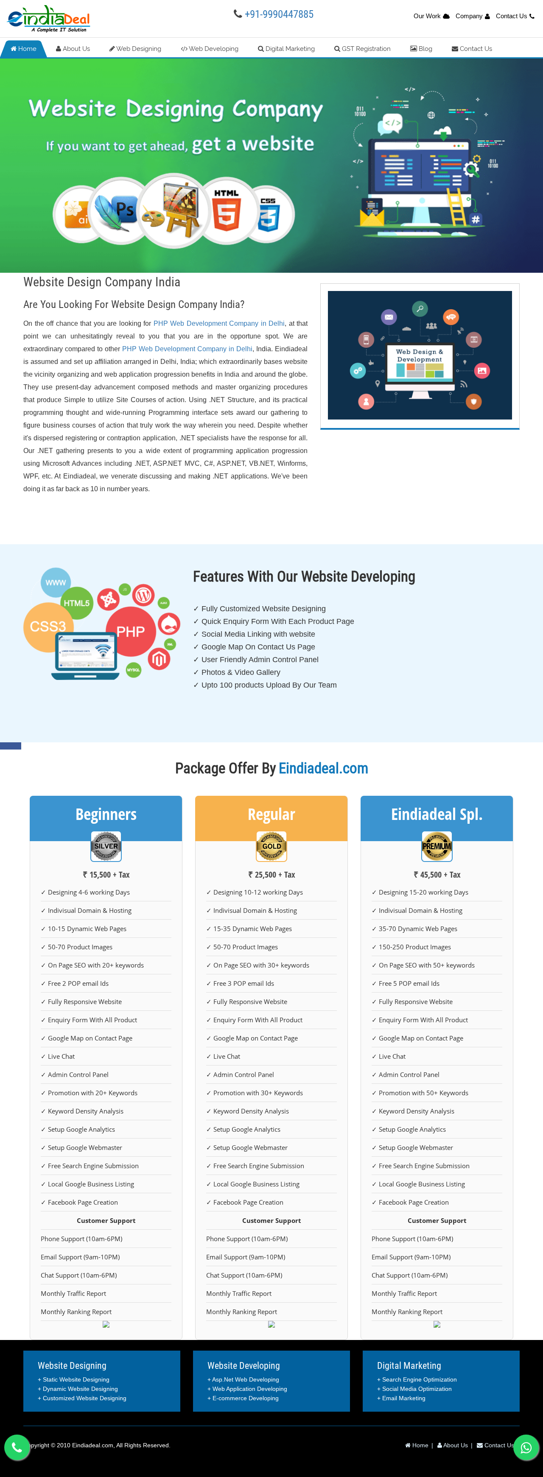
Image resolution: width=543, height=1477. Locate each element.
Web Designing (138, 49)
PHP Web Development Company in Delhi (219, 323)
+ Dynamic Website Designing (78, 1388)
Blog (424, 49)
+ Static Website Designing (73, 1379)
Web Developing (213, 49)
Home (26, 49)
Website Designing (72, 1365)
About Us (75, 49)
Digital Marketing (289, 49)
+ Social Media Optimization (414, 1388)
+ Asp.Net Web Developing (243, 1379)
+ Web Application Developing (247, 1388)
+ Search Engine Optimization (417, 1379)
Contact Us (511, 16)
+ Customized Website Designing (82, 1398)
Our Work (427, 16)
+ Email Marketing (401, 1398)
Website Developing (243, 1365)
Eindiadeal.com (92, 1445)
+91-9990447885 (279, 14)
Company (469, 16)
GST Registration (365, 49)
